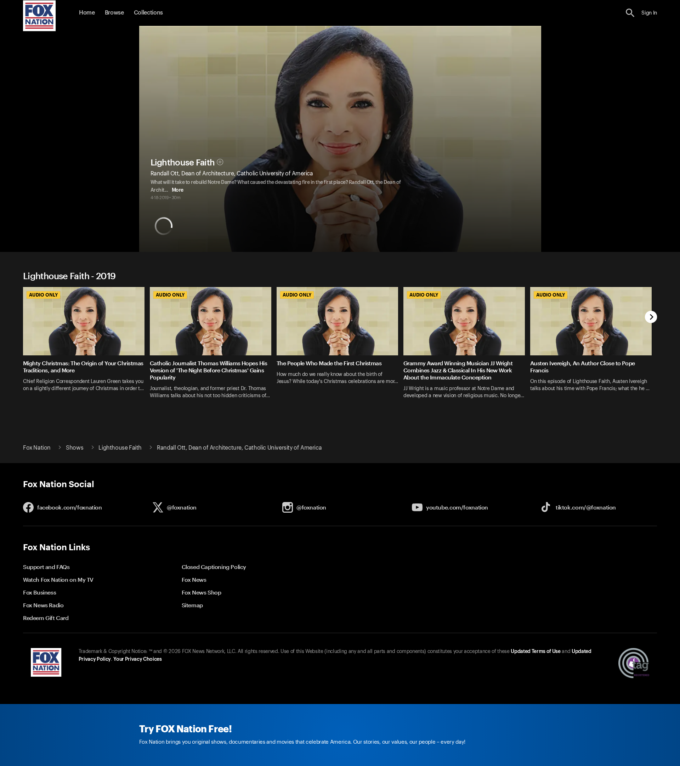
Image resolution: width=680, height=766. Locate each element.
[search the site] (630, 13)
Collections (148, 13)
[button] (630, 13)
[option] (86, 347)
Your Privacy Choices (137, 659)
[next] (651, 317)
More (177, 190)
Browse (114, 13)
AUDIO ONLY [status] (43, 295)
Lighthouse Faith (183, 162)
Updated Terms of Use (535, 651)
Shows (74, 448)
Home (87, 13)
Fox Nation (37, 448)
